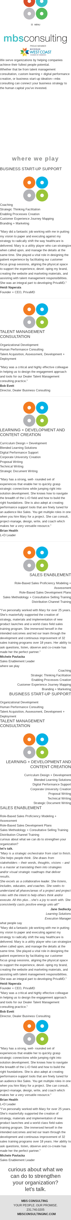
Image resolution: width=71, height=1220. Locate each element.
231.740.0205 (35, 1209)
